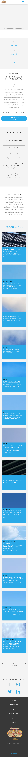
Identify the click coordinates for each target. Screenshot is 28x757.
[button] (23, 2)
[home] (3, 2)
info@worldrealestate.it (15, 745)
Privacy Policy (14, 753)
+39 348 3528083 (15, 747)
